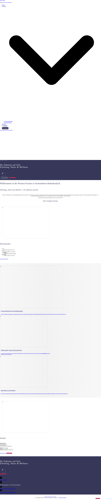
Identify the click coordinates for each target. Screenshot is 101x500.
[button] (6, 130)
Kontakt (46, 496)
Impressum (49, 496)
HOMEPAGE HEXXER (62, 497)
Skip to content (2, 0)
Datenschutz (54, 496)
